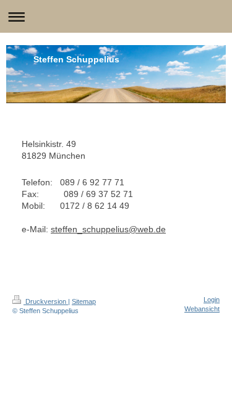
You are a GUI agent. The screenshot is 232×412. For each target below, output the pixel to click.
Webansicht (202, 309)
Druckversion (46, 301)
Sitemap (84, 301)
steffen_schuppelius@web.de (108, 229)
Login (212, 299)
